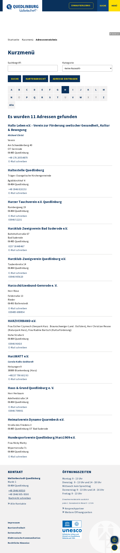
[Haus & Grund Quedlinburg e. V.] (60, 399)
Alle (11, 104)
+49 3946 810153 (17, 189)
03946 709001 (15, 410)
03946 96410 (15, 343)
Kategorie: (68, 62)
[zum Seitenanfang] (114, 547)
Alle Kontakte (18, 503)
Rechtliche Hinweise (18, 542)
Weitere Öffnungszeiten (78, 512)
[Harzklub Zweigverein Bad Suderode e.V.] (60, 239)
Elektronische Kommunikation (24, 537)
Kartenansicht (36, 78)
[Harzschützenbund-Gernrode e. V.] (60, 298)
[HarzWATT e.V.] (60, 367)
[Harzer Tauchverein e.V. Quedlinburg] (60, 210)
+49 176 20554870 (18, 157)
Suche (15, 78)
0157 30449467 (16, 246)
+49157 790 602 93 (18, 375)
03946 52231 (15, 219)
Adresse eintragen (65, 78)
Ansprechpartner (74, 508)
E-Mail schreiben (17, 161)
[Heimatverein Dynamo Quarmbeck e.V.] (60, 423)
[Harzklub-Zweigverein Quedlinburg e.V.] (60, 268)
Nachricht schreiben (19, 498)
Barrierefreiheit (16, 527)
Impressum (14, 522)
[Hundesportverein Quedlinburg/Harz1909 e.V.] (60, 446)
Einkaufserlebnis (80, 5)
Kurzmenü (27, 39)
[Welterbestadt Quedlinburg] (33, 488)
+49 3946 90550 (16, 490)
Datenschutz (15, 532)
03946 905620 (15, 276)
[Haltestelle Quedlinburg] (60, 181)
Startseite (13, 39)
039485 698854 (16, 312)
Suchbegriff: (14, 62)
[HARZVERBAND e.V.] (60, 334)
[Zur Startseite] (22, 8)
